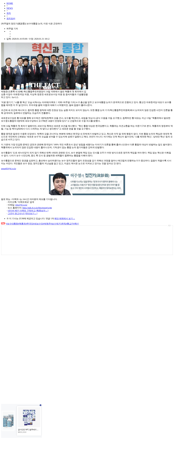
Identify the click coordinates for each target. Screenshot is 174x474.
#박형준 (47, 224)
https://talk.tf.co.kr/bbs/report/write (37, 208)
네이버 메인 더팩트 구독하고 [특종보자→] (28, 210)
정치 (9, 13)
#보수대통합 (12, 224)
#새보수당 (38, 224)
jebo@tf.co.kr (21, 205)
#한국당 (29, 224)
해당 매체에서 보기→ (64, 218)
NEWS (10, 8)
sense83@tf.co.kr (8, 168)
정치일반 (11, 18)
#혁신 (76, 224)
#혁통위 (22, 224)
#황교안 (70, 224)
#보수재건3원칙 (58, 224)
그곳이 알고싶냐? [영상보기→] (22, 213)
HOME (10, 3)
